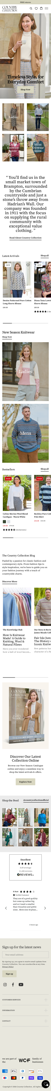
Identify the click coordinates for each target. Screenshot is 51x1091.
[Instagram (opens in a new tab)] (5, 985)
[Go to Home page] (9, 8)
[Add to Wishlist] (28, 265)
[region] (25, 908)
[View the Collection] (13, 117)
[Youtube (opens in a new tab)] (21, 985)
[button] (46, 9)
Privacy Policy (8, 967)
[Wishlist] (36, 8)
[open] (46, 1000)
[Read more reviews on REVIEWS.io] (25, 875)
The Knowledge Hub (12, 629)
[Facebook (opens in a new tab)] (13, 985)
